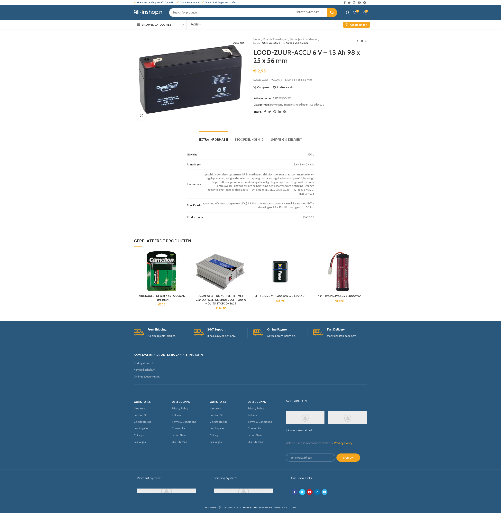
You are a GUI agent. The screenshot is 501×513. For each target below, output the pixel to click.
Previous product (357, 41)
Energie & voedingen (275, 39)
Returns (176, 415)
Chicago (139, 435)
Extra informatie (213, 139)
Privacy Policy (180, 408)
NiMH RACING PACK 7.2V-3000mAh (339, 296)
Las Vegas (140, 442)
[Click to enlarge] (142, 115)
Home (256, 39)
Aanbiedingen (358, 24)
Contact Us (179, 428)
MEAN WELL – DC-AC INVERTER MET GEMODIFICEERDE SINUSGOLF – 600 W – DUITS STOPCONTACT (221, 299)
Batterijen (296, 39)
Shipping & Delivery (286, 139)
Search (332, 12)
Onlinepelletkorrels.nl (146, 376)
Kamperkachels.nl (144, 369)
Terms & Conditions (184, 422)
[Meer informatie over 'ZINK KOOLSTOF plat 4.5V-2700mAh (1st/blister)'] (186, 265)
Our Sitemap (179, 442)
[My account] (347, 12)
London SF (140, 415)
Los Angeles (141, 428)
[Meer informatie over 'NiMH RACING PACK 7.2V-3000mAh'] (364, 265)
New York (139, 408)
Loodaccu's (311, 39)
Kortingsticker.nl (143, 363)
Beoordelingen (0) (249, 139)
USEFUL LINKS (181, 402)
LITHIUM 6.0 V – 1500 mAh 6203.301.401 (280, 296)
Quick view (186, 274)
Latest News (179, 435)
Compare (263, 87)
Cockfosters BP (143, 422)
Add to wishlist (286, 87)
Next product (365, 41)
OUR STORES (142, 402)
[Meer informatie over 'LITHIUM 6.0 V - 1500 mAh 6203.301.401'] (305, 265)
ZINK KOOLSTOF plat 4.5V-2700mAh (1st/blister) (162, 298)
